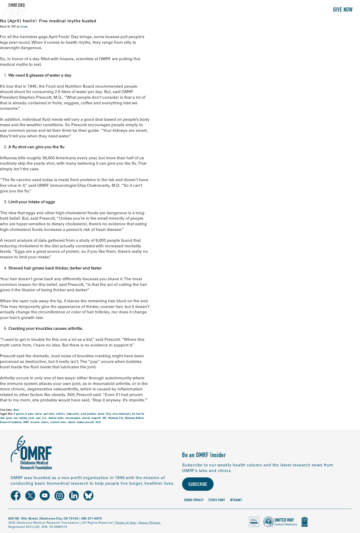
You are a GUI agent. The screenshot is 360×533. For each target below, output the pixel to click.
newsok (86, 418)
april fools (49, 414)
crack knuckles (88, 414)
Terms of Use (125, 522)
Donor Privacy (194, 500)
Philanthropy (311, 10)
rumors (45, 422)
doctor (101, 414)
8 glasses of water (23, 414)
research (35, 422)
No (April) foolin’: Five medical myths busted (48, 20)
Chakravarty (72, 414)
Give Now (343, 10)
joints (32, 418)
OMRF (26, 422)
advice (38, 414)
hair (16, 418)
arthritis (60, 414)
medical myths (56, 418)
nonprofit (96, 418)
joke (38, 418)
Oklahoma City (115, 418)
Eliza (108, 414)
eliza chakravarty (121, 414)
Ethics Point (217, 500)
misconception (72, 418)
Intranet (236, 500)
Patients (281, 10)
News (16, 410)
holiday (23, 418)
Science (259, 10)
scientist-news (58, 422)
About (238, 10)
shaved (71, 422)
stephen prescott (85, 422)
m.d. (44, 418)
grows (9, 418)
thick (98, 422)
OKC (104, 418)
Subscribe (197, 484)
